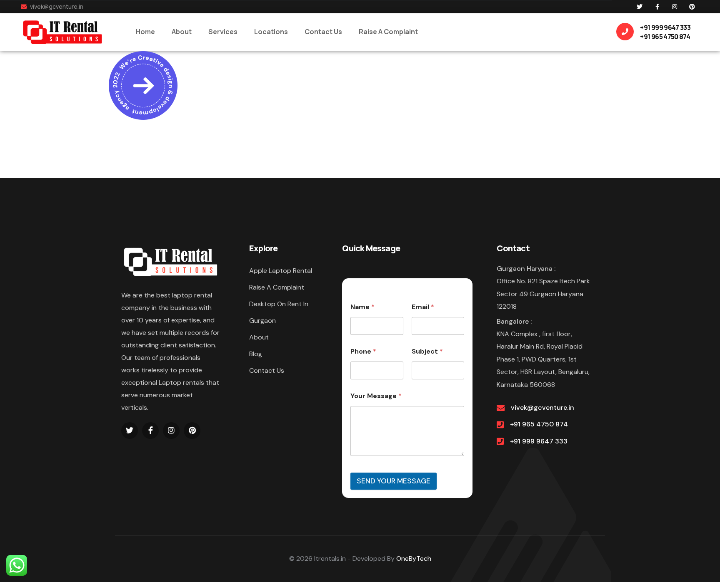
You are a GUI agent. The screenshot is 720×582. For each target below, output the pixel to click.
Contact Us (266, 370)
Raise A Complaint (276, 287)
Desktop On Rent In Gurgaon (278, 312)
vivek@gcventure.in (56, 6)
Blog (255, 353)
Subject (427, 351)
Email (423, 307)
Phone (363, 351)
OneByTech (413, 558)
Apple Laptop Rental (280, 270)
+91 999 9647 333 (539, 441)
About (259, 337)
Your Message (376, 396)
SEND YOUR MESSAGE (393, 480)
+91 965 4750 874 (539, 424)
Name (362, 307)
